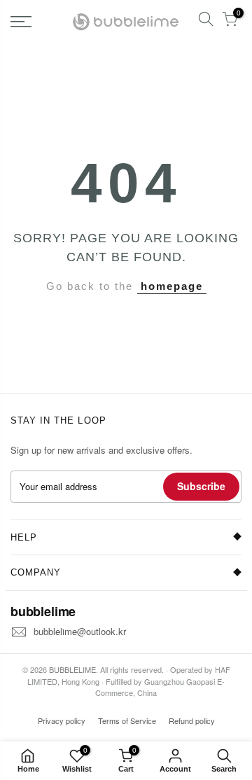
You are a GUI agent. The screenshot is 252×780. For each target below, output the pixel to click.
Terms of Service (127, 720)
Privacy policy (61, 720)
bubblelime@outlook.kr (80, 631)
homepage (172, 286)
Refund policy (192, 720)
